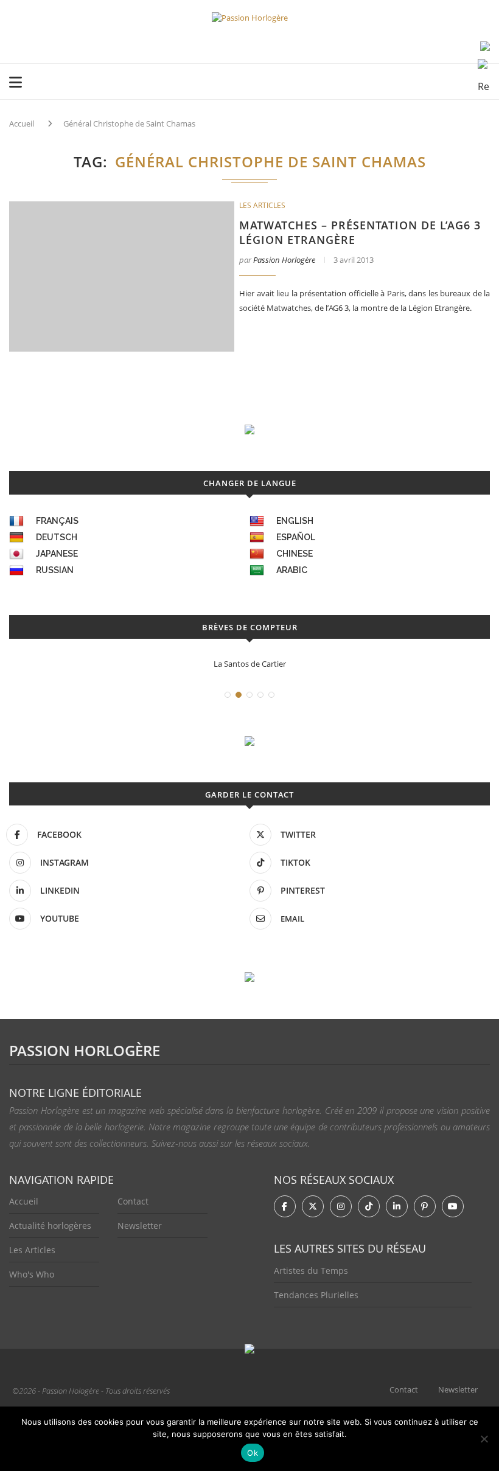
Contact (132, 1201)
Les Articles (32, 1250)
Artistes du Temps (311, 1270)
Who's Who (31, 1274)
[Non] (484, 1439)
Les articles (262, 205)
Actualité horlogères (50, 1225)
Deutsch (56, 537)
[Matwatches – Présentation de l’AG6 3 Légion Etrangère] (121, 276)
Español (295, 537)
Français (57, 521)
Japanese (57, 553)
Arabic (291, 570)
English (294, 521)
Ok (252, 1453)
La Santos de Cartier (250, 663)
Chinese (294, 553)
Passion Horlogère (284, 259)
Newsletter (139, 1225)
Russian (55, 570)
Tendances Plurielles (316, 1295)
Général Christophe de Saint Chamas (129, 123)
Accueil (21, 123)
